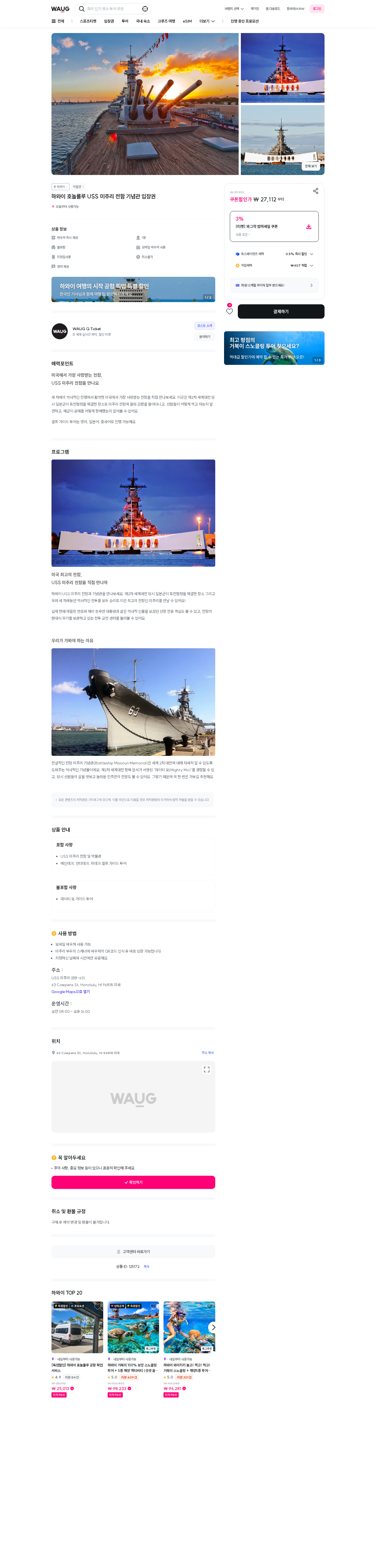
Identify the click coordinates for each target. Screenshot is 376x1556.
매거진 (255, 9)
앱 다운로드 (273, 9)
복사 (146, 1266)
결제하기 (281, 311)
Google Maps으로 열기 (70, 991)
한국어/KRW (296, 9)
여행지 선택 (232, 9)
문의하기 (204, 337)
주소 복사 (208, 1053)
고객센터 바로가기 (136, 1251)
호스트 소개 (204, 326)
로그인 (317, 9)
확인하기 (136, 1182)
